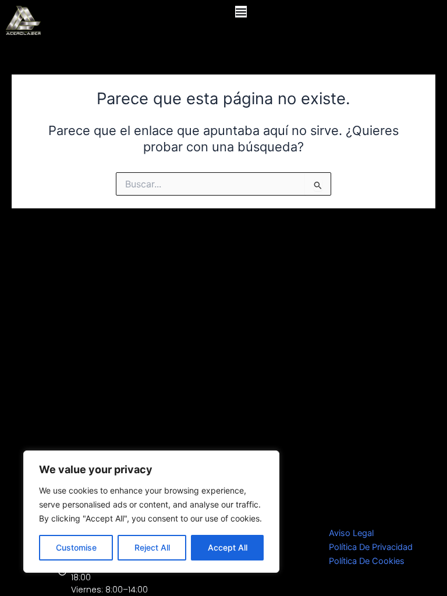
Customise (76, 547)
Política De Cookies (367, 561)
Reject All (152, 547)
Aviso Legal (351, 533)
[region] (151, 511)
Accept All (227, 547)
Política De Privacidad (371, 547)
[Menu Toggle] (241, 11)
